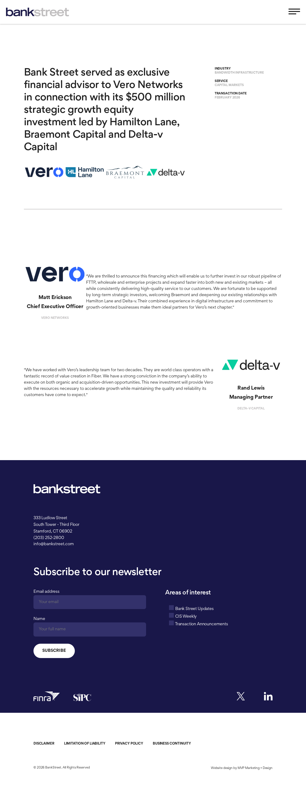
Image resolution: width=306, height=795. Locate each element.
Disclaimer (44, 743)
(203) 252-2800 (48, 538)
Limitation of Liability (84, 743)
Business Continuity (172, 743)
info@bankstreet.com (53, 544)
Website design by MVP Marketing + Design (242, 768)
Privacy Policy (129, 743)
